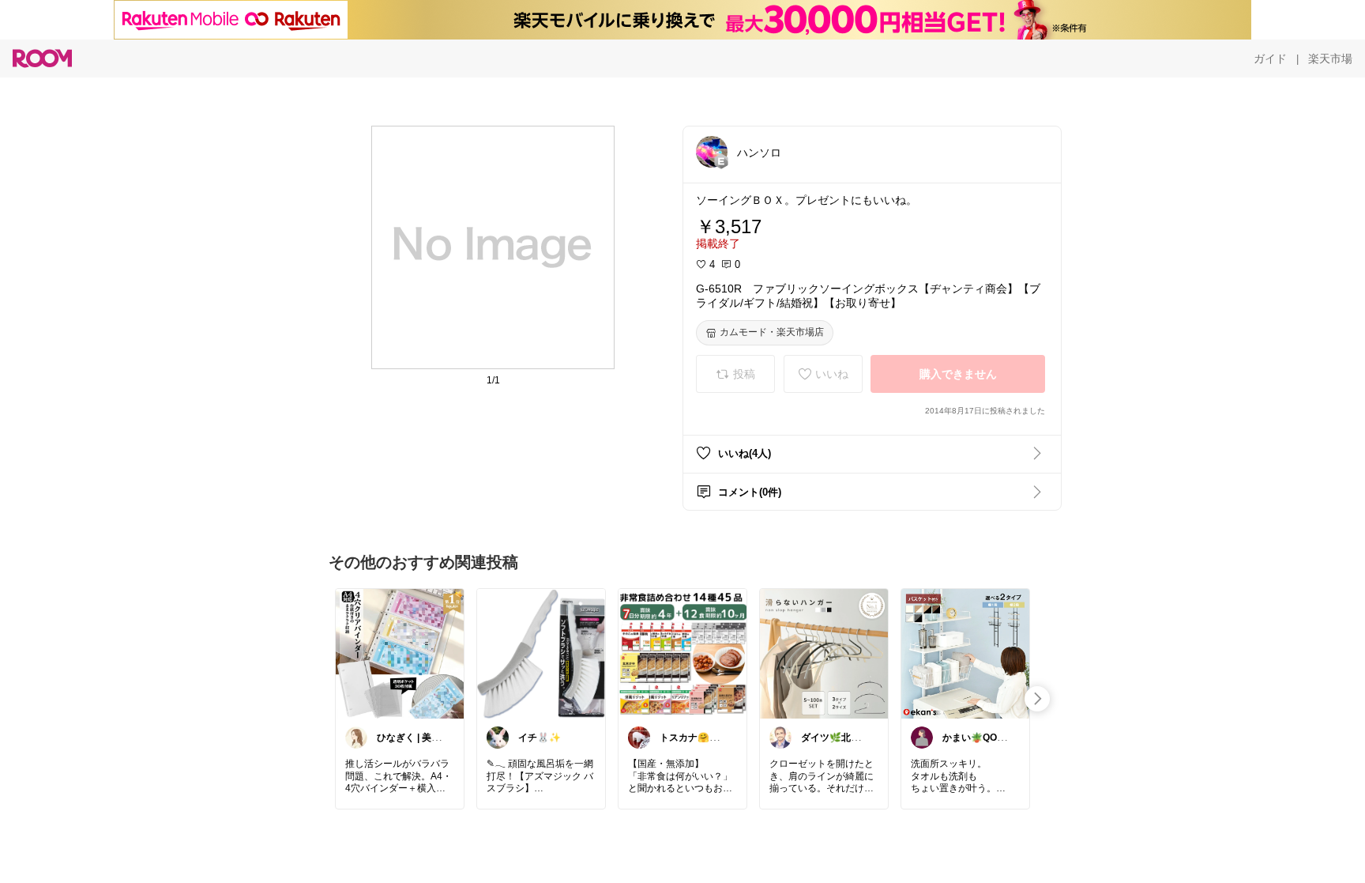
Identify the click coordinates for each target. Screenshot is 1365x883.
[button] (712, 152)
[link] (400, 653)
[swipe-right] (1037, 698)
